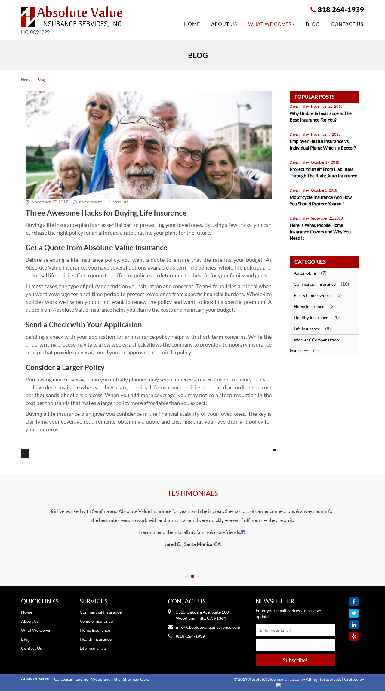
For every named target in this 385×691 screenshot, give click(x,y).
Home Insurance (309, 306)
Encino (81, 679)
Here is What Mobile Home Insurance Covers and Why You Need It (320, 232)
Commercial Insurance (315, 284)
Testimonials (192, 493)
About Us (224, 24)
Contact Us (347, 24)
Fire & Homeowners (312, 295)
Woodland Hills (105, 679)
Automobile (305, 273)
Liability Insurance (311, 317)
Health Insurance (96, 639)
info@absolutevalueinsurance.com (208, 627)
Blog (313, 24)
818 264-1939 (341, 9)
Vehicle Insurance (96, 621)
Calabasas (63, 679)
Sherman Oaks (136, 679)
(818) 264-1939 (190, 636)
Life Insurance (307, 328)
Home (192, 24)
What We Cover (270, 24)
